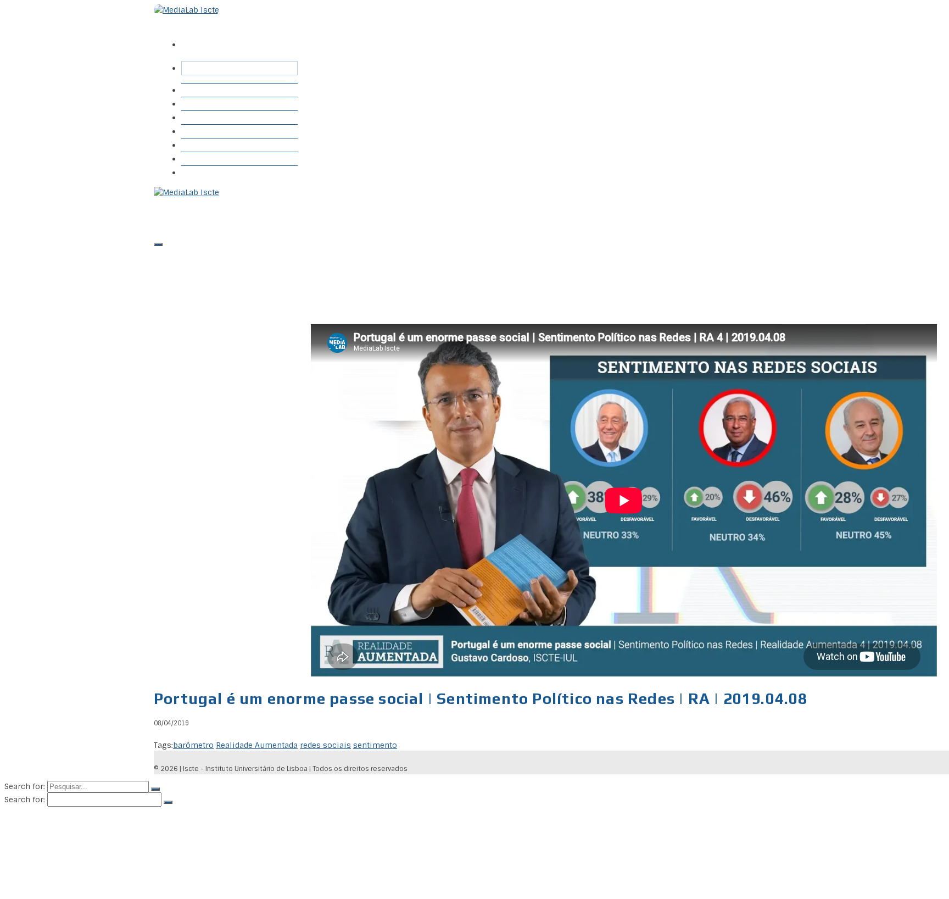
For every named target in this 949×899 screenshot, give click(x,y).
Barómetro (208, 103)
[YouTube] (246, 37)
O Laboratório (214, 172)
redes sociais (325, 745)
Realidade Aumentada (257, 745)
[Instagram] (228, 37)
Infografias (208, 145)
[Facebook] (190, 37)
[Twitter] (209, 37)
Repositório (210, 117)
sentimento (375, 745)
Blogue (200, 131)
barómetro (193, 745)
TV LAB (202, 158)
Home (198, 90)
